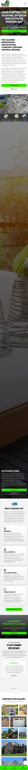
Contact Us (14, 85)
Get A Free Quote (14, 31)
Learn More (14, 493)
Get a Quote (14, 489)
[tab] (9, 118)
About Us (14, 89)
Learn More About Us (14, 609)
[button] (25, 3)
